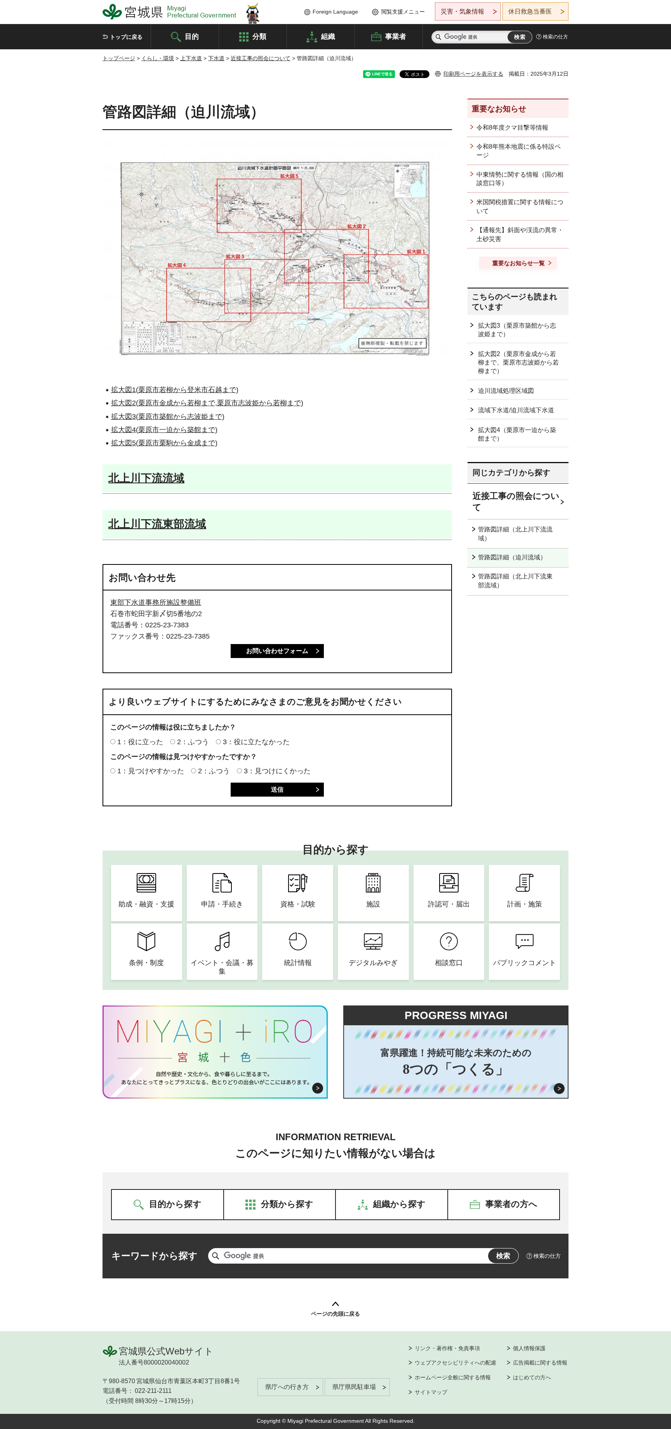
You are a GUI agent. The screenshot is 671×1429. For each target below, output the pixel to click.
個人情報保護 (529, 1348)
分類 (259, 36)
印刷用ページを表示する (473, 74)
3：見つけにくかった (277, 771)
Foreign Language (335, 12)
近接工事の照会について (260, 58)
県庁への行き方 (287, 1387)
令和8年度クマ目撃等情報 (512, 127)
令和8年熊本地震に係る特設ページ (518, 150)
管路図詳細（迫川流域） (512, 557)
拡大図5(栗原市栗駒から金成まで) (164, 443)
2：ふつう (193, 742)
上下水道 (191, 58)
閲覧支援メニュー (403, 12)
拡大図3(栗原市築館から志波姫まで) (167, 416)
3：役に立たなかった (256, 742)
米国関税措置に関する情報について (519, 206)
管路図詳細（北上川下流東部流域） (515, 580)
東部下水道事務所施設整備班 (155, 602)
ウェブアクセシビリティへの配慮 (455, 1363)
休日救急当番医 (530, 11)
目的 (192, 36)
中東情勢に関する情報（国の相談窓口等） (519, 178)
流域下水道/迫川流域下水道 (516, 410)
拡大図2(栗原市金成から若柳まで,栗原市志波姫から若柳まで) (207, 403)
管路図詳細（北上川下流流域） (515, 533)
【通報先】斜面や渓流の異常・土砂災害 (519, 234)
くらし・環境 (157, 58)
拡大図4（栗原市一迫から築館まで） (517, 434)
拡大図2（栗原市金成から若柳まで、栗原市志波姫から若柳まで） (518, 363)
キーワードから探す (154, 1255)
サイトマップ (431, 1392)
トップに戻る (126, 37)
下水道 (216, 58)
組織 (328, 36)
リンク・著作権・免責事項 (447, 1348)
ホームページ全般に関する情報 (453, 1377)
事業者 (395, 36)
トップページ (119, 58)
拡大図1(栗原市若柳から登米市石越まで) (174, 390)
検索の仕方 (555, 37)
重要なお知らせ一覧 (518, 263)
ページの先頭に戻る (335, 1314)
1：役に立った (140, 742)
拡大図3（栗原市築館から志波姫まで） (517, 329)
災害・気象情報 (462, 11)
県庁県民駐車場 (354, 1387)
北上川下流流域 (146, 478)
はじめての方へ (532, 1377)
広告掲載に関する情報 (540, 1363)
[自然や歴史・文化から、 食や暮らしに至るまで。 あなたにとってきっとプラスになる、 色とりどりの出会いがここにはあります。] (215, 1078)
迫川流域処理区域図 (506, 390)
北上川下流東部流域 (157, 524)
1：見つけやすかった (150, 771)
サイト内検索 (438, 37)
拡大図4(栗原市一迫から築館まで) (164, 430)
